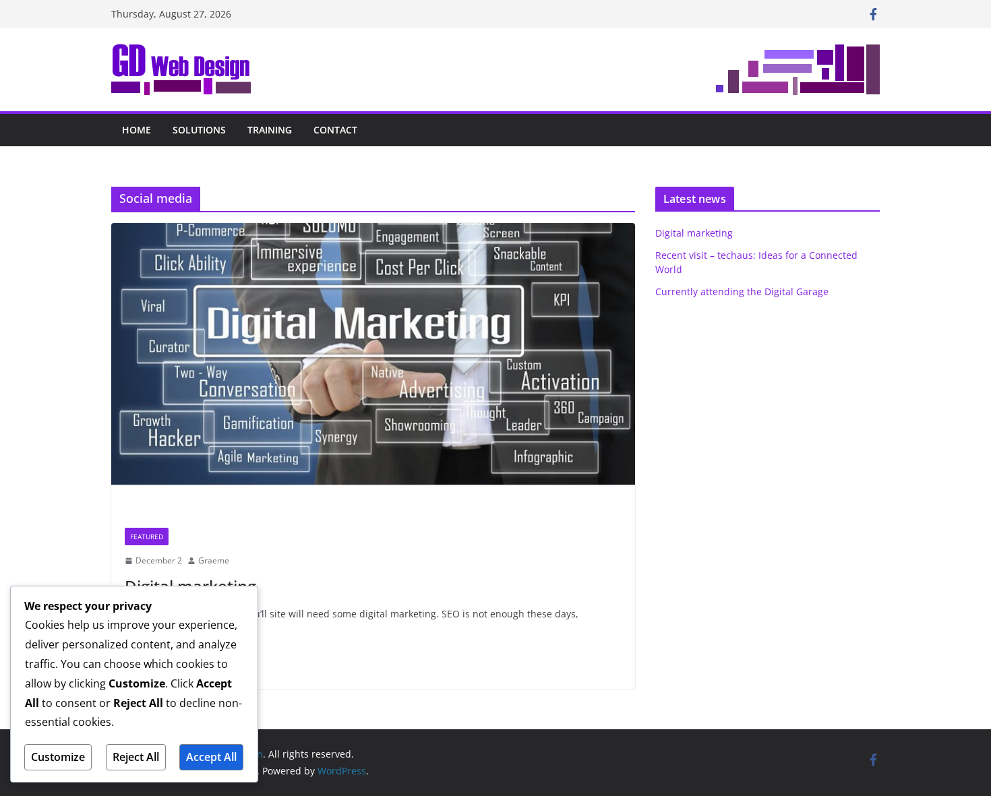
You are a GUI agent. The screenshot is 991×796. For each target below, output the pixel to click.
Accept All (211, 756)
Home (136, 129)
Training (269, 129)
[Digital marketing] (373, 368)
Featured (146, 536)
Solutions (199, 129)
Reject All (136, 756)
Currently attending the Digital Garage (742, 291)
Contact (335, 129)
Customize (58, 756)
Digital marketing (694, 232)
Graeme (213, 560)
